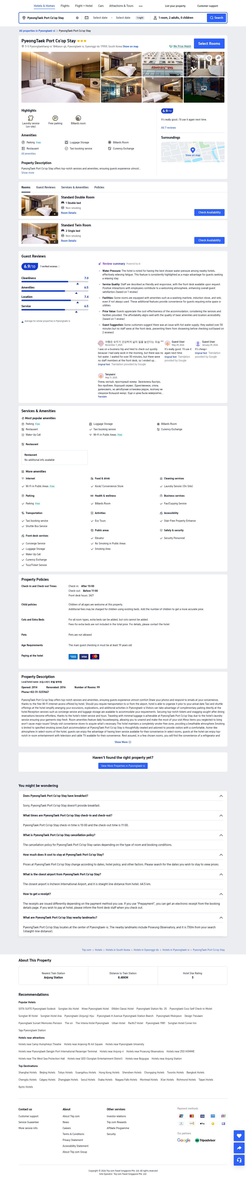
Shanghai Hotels (28, 1072)
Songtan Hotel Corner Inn (182, 1023)
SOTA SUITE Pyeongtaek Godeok (37, 1008)
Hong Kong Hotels (109, 1072)
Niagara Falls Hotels (126, 1079)
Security (111, 1134)
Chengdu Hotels (28, 1079)
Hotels (98, 949)
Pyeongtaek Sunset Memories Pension (40, 1023)
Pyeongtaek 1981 (155, 1023)
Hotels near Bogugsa (137, 1058)
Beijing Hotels (47, 1072)
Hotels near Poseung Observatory (145, 1051)
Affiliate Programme (118, 1128)
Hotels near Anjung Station (167, 1058)
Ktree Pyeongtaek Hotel (95, 1008)
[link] (175, 6)
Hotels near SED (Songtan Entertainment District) (95, 1058)
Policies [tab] (99, 187)
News (66, 1122)
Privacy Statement (73, 1140)
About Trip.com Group (75, 1151)
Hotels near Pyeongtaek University (125, 1044)
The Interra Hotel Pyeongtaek (92, 1023)
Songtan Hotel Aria (51, 1016)
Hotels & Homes (44, 6)
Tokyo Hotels (65, 1072)
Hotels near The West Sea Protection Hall (42, 1058)
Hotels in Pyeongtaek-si (175, 949)
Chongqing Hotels (154, 1072)
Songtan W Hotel (28, 1016)
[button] (141, 6)
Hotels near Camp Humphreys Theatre (40, 1044)
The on (69, 1023)
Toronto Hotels (175, 1072)
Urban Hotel (118, 1023)
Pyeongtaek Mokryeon (169, 1016)
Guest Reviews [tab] (45, 187)
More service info (28, 1128)
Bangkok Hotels (195, 1072)
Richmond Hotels (186, 1079)
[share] (239, 1148)
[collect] (239, 1135)
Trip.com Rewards (116, 1122)
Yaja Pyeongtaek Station (32, 1030)
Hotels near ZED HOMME (180, 1051)
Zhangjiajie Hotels (68, 1079)
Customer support (28, 1116)
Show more (27, 172)
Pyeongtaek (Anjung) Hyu (79, 1016)
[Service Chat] (239, 1160)
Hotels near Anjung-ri (112, 1051)
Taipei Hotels (206, 1079)
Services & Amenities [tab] (75, 187)
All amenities (28, 153)
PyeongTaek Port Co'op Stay (48, 40)
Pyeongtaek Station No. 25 (152, 1008)
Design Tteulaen (194, 1016)
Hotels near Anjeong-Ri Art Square (83, 1044)
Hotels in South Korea (118, 949)
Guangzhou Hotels (85, 1072)
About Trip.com (71, 1116)
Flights (65, 6)
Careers (67, 1128)
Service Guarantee (29, 1122)
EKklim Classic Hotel (123, 1008)
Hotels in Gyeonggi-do (146, 949)
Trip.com (86, 949)
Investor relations (116, 1116)
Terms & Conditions (73, 1134)
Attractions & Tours (121, 6)
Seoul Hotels (88, 1079)
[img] (60, 77)
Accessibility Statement (75, 1146)
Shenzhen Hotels (131, 1072)
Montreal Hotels (149, 1079)
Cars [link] (101, 6)
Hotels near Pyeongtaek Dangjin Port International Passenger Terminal (58, 1051)
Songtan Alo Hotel (68, 1008)
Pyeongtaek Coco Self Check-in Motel (191, 1008)
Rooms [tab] (25, 187)
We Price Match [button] (182, 46)
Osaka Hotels (105, 1079)
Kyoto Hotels (26, 1086)
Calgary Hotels (47, 1079)
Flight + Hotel (84, 6)
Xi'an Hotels (167, 1079)
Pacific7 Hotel (135, 1023)
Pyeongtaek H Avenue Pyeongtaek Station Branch (125, 1016)
